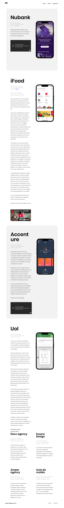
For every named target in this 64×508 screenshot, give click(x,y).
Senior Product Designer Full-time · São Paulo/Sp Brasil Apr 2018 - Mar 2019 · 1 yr (17, 336)
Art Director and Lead (15, 476)
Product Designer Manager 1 (16, 86)
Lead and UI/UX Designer (15, 438)
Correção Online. (14, 431)
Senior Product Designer (15, 92)
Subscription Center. (15, 429)
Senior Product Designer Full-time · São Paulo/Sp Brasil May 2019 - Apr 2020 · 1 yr (17, 246)
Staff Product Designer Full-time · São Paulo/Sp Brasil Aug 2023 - (17, 24)
